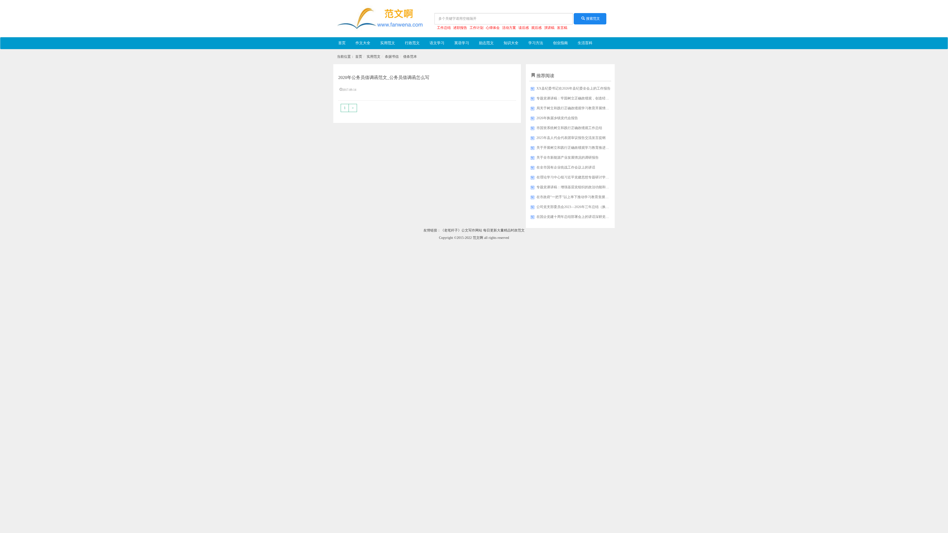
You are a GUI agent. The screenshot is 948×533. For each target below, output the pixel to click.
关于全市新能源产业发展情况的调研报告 (567, 157)
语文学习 (437, 43)
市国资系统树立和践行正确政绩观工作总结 (569, 128)
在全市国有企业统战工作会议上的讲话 (565, 167)
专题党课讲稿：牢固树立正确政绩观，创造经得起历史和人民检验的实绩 (591, 98)
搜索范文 (593, 18)
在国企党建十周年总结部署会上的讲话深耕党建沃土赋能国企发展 (586, 217)
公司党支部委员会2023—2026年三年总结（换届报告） (577, 207)
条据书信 (392, 56)
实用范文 (387, 43)
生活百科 (585, 43)
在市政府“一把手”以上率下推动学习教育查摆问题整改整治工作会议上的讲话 (594, 197)
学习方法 (535, 43)
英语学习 (461, 43)
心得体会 (493, 28)
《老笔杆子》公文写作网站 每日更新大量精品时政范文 (483, 230)
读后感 (523, 28)
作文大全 (363, 43)
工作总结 (444, 28)
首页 (342, 43)
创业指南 (560, 43)
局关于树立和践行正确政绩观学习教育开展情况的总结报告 (581, 108)
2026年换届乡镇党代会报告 (557, 118)
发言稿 (562, 28)
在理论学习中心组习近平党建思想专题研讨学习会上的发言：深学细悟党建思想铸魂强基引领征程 (610, 177)
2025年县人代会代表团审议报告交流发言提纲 (571, 138)
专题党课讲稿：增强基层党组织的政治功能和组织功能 (577, 187)
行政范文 (412, 43)
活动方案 (509, 28)
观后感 (536, 28)
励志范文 (486, 43)
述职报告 (460, 28)
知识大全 (511, 43)
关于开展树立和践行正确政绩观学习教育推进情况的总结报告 (583, 148)
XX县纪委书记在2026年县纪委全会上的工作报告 (573, 88)
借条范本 (410, 56)
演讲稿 (549, 28)
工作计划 (476, 28)
